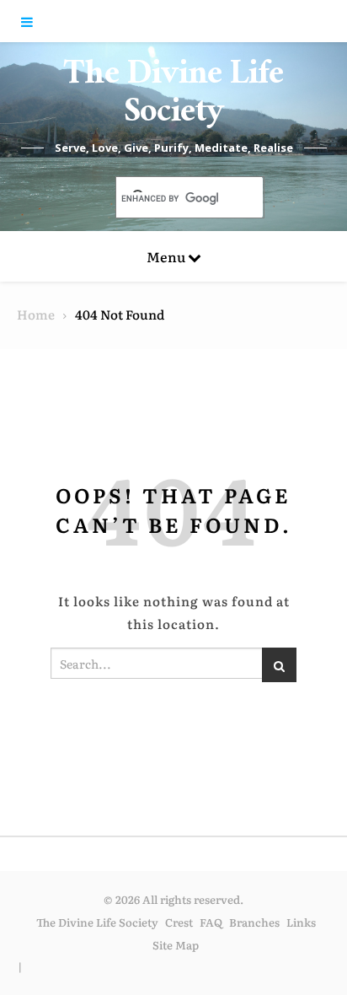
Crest (179, 922)
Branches (254, 922)
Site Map (175, 945)
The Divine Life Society (173, 97)
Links (301, 922)
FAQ (211, 922)
